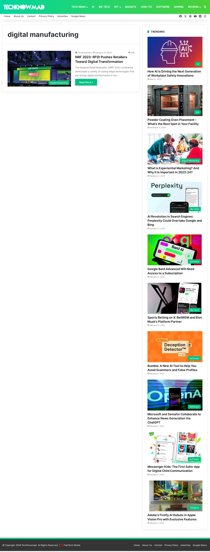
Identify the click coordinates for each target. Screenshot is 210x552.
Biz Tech (104, 6)
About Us (19, 16)
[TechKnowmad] (23, 7)
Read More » (86, 82)
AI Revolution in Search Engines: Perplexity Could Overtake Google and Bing (174, 220)
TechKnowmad (84, 52)
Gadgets (130, 6)
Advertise (62, 16)
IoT (116, 6)
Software (162, 6)
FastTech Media (72, 545)
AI (93, 6)
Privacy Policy (46, 16)
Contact (31, 16)
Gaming (178, 6)
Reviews (193, 6)
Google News (78, 16)
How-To (146, 6)
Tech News (78, 6)
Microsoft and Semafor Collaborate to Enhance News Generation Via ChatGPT (174, 418)
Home (7, 16)
